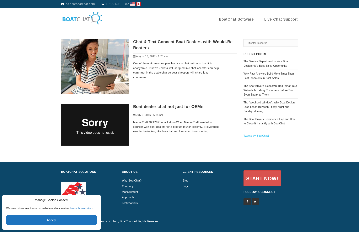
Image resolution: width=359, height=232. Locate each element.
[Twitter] (255, 201)
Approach (128, 197)
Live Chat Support (281, 19)
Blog (185, 180)
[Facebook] (247, 201)
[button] (262, 178)
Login (186, 186)
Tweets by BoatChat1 (256, 135)
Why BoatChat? (132, 180)
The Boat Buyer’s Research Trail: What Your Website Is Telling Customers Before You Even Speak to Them (270, 90)
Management (130, 191)
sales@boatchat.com (80, 4)
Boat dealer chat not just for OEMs (168, 106)
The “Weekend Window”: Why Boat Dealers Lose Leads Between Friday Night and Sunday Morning (269, 107)
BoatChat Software (236, 19)
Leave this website (80, 208)
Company (128, 186)
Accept (51, 220)
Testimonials (130, 203)
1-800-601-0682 (117, 4)
